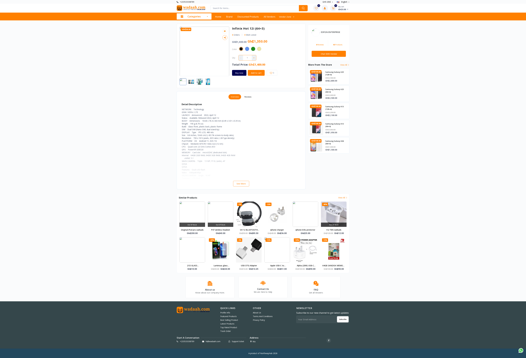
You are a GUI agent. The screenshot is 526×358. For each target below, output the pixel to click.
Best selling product (229, 320)
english (344, 2)
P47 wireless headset (220, 229)
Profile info (225, 312)
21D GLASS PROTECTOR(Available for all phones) (192, 265)
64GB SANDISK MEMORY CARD (333, 265)
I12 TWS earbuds (333, 229)
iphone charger (277, 229)
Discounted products (248, 16)
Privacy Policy (259, 320)
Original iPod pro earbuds (192, 229)
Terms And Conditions (263, 316)
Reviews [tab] (248, 97)
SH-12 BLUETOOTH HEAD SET (249, 230)
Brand (229, 16)
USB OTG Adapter (249, 265)
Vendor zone (285, 16)
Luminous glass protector (221, 265)
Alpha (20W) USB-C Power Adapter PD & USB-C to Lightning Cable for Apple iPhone (305, 265)
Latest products (227, 323)
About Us (257, 312)
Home (218, 16)
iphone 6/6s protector (305, 229)
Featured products (228, 316)
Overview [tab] (235, 97)
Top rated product (228, 327)
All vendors (269, 16)
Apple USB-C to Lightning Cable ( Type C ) (277, 265)
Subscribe (343, 319)
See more (241, 183)
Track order (225, 331)
